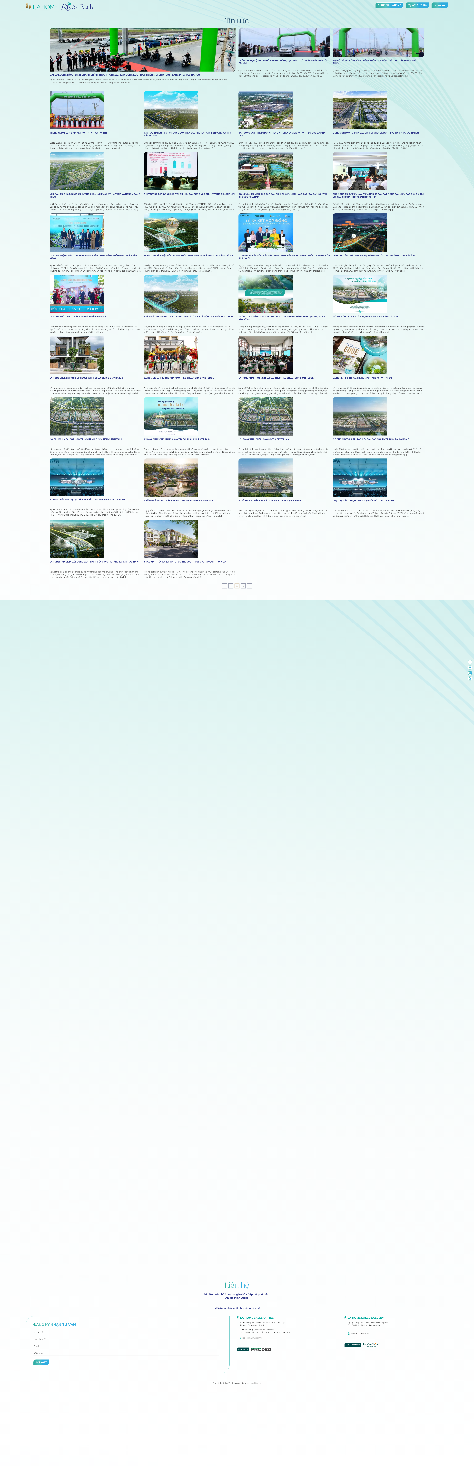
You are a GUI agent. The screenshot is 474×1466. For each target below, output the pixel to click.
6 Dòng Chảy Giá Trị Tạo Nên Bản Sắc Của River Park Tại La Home (87, 499)
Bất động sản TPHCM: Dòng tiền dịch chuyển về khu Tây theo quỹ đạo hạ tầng (281, 134)
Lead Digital (256, 1383)
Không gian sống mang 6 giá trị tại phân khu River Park (177, 439)
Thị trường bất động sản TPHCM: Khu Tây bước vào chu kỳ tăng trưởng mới (189, 194)
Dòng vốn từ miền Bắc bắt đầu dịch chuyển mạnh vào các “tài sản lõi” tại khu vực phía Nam (282, 195)
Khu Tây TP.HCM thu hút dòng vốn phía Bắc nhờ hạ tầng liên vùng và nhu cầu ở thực (187, 134)
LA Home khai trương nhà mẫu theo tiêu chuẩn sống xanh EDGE (276, 378)
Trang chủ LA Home (389, 5)
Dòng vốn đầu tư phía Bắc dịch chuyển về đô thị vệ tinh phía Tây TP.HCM (376, 133)
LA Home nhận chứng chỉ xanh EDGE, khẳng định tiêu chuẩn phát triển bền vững (93, 256)
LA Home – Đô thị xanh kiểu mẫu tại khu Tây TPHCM (362, 378)
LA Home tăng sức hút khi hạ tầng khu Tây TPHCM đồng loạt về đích (374, 255)
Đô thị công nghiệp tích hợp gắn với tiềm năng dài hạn (365, 317)
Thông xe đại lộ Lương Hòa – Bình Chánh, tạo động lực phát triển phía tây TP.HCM (282, 61)
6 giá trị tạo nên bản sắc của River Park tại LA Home (269, 500)
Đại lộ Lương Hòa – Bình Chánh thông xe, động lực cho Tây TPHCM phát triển (375, 61)
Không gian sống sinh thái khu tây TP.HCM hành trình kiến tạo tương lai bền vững (282, 318)
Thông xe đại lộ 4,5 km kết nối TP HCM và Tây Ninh (79, 133)
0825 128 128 (419, 5)
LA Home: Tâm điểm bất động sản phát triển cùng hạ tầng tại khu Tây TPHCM (95, 562)
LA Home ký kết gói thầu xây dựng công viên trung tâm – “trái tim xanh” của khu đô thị (284, 256)
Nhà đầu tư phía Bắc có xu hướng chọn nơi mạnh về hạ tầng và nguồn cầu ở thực (95, 195)
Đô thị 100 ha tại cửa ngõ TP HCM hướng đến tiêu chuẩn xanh (86, 439)
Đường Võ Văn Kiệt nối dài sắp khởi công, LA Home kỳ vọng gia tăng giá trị (188, 255)
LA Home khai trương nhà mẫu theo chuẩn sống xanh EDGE (179, 378)
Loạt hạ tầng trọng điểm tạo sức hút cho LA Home (363, 500)
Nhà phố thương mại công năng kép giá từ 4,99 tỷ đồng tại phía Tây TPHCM (188, 317)
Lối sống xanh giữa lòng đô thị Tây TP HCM (263, 439)
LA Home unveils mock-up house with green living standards (86, 378)
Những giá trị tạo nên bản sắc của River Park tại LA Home (178, 500)
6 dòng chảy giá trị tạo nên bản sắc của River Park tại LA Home (371, 439)
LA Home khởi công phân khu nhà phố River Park (78, 317)
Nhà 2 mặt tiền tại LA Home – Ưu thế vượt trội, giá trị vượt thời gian (185, 562)
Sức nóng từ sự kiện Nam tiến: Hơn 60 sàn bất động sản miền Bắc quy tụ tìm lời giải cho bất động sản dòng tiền (378, 195)
